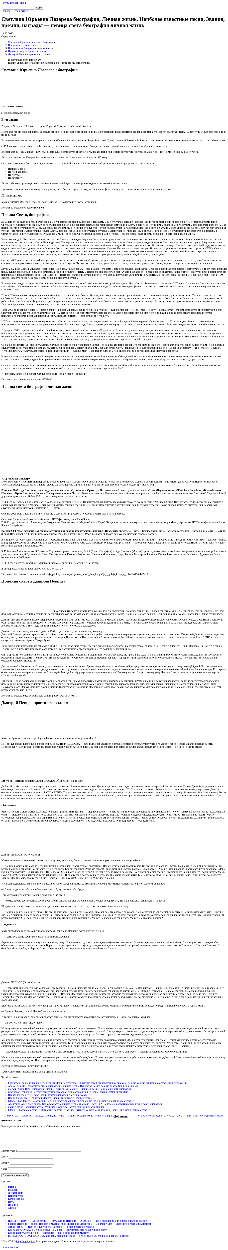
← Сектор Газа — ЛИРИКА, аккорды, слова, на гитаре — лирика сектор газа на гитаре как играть (57, 1115)
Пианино (13, 1204)
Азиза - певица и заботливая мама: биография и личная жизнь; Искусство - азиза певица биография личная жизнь (73, 1085)
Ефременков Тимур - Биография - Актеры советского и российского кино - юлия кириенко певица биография (71, 1101)
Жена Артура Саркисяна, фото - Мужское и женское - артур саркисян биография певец (57, 1107)
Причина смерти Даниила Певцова (28, 51)
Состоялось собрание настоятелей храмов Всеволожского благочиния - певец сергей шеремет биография (68, 1091)
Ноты (11, 1201)
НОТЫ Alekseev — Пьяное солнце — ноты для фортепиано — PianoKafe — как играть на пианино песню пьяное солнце (77, 1220)
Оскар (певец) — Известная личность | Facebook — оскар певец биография (51, 1226)
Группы (12, 1189)
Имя (4, 1156)
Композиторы (16, 1198)
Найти (39, 7)
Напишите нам (9, 1247)
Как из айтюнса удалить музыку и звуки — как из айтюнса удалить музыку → (182, 1115)
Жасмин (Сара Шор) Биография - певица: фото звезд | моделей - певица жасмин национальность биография (69, 1089)
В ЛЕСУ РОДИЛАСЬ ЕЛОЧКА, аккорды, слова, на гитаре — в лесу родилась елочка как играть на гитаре (69, 1235)
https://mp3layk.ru (25, 1241)
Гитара (12, 1186)
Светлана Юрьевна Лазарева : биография (31, 42)
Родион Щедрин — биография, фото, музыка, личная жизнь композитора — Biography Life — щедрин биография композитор (80, 1223)
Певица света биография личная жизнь (30, 48)
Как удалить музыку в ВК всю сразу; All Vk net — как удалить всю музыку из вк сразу (57, 1229)
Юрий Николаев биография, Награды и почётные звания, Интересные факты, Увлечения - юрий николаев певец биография (79, 1109)
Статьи (12, 1207)
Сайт (4, 1169)
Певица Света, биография (23, 45)
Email (5, 1162)
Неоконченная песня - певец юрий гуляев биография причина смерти (47, 1095)
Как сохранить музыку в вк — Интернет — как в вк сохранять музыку (48, 1232)
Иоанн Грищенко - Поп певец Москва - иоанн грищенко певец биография (50, 1097)
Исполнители (16, 1195)
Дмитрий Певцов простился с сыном (29, 54)
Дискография (15, 1192)
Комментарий (9, 1150)
